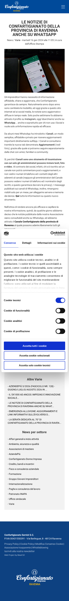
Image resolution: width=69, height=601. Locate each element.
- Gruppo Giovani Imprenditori (23, 479)
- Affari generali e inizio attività (23, 439)
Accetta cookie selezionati (34, 355)
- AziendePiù (14, 454)
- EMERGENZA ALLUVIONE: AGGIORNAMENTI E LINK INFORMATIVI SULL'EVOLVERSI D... (32, 413)
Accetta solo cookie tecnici (34, 365)
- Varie (11, 504)
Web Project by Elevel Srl (14, 555)
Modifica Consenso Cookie (49, 544)
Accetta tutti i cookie (35, 345)
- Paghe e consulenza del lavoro (24, 489)
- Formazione (14, 474)
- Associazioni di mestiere (21, 449)
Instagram (30, 119)
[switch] (60, 310)
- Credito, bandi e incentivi (21, 464)
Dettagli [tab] (26, 242)
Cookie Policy (27, 544)
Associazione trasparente (17, 547)
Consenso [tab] (10, 242)
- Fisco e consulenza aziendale (23, 469)
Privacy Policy (11, 544)
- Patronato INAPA (17, 494)
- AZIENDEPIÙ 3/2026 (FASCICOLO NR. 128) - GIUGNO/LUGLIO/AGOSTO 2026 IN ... (31, 388)
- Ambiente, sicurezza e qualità (23, 444)
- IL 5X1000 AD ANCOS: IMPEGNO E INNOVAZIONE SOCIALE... (34, 396)
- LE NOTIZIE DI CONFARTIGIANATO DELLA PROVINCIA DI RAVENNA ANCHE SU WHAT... (31, 405)
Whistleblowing (40, 547)
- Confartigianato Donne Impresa (25, 459)
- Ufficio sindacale (17, 499)
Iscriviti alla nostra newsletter (19, 551)
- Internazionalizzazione (20, 484)
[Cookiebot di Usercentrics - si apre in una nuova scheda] (50, 233)
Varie (17, 40)
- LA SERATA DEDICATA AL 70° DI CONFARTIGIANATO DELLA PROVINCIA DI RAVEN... (34, 421)
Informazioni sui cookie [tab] (51, 242)
